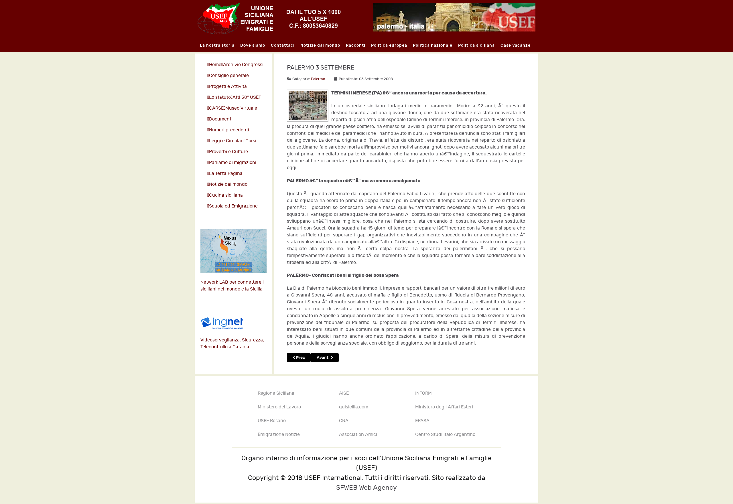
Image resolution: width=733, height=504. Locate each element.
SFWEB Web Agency (366, 488)
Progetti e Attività (228, 86)
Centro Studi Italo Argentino (445, 434)
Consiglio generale (229, 75)
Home (215, 65)
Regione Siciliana (276, 393)
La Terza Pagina (226, 173)
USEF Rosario (272, 421)
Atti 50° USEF (246, 97)
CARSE (216, 108)
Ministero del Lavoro (279, 407)
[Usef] (269, 18)
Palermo (318, 79)
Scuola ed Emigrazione (233, 206)
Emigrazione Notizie (279, 434)
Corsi (250, 141)
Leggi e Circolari (226, 141)
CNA (343, 421)
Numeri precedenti (229, 130)
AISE (344, 393)
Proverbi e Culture (228, 152)
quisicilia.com (353, 407)
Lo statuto (220, 97)
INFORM (423, 393)
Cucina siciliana (226, 195)
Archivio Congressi (243, 65)
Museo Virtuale (241, 108)
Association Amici (358, 434)
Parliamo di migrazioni (232, 162)
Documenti (220, 119)
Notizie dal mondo (228, 184)
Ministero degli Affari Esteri (444, 407)
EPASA (422, 421)
